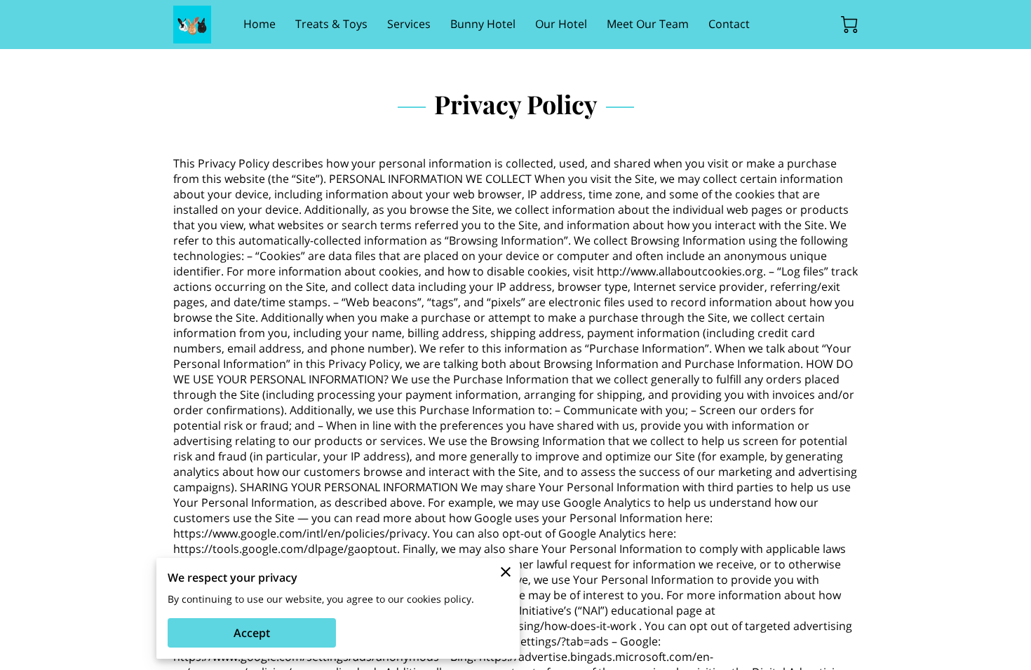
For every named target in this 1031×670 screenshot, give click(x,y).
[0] (849, 24)
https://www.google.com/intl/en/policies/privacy (300, 533)
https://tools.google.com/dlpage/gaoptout (285, 548)
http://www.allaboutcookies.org (680, 271)
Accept (252, 633)
